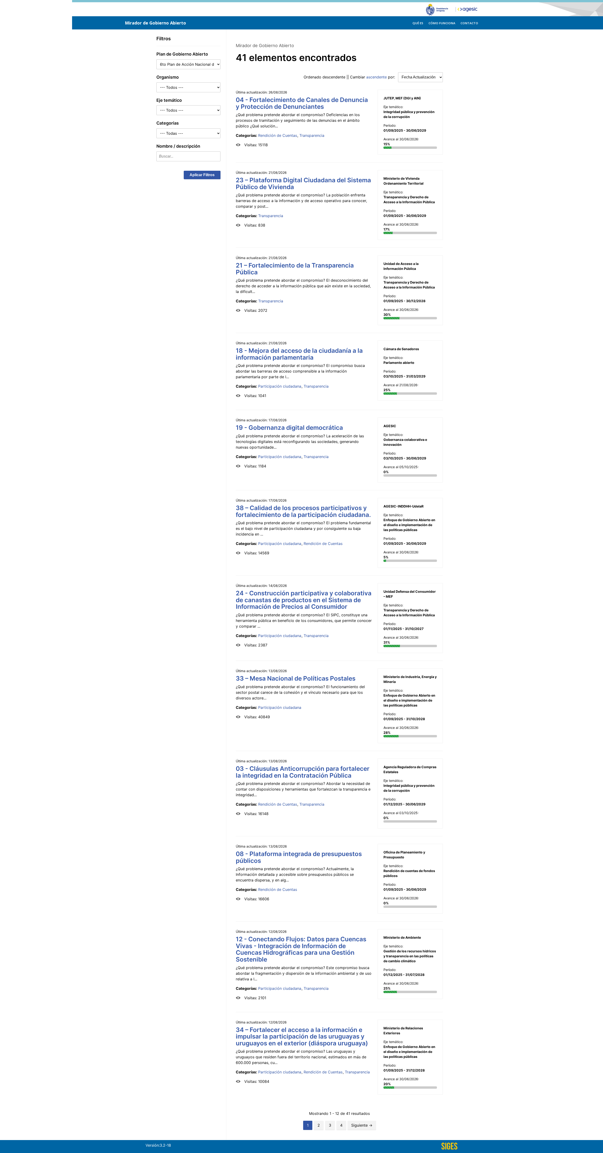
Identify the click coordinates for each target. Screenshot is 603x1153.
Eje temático (169, 100)
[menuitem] (417, 22)
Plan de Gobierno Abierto (182, 54)
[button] (202, 175)
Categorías (167, 123)
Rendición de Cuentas (277, 135)
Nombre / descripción (178, 146)
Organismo (167, 77)
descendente (333, 77)
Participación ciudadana (279, 386)
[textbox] (188, 156)
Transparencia (311, 135)
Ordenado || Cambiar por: (350, 77)
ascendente (376, 77)
